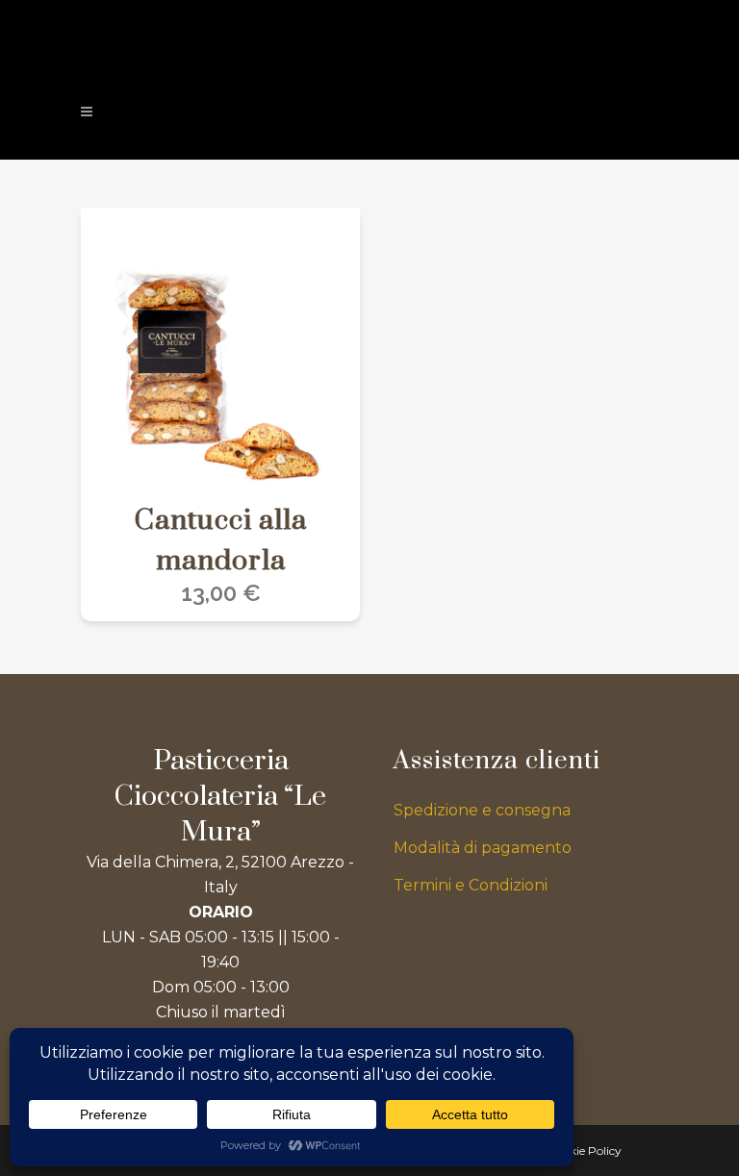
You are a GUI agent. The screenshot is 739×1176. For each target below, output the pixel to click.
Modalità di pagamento (483, 847)
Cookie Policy (585, 1150)
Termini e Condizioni (471, 885)
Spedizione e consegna (482, 810)
